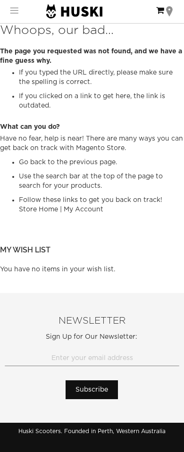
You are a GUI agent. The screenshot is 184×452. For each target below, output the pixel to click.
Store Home (38, 209)
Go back (32, 162)
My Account (83, 209)
